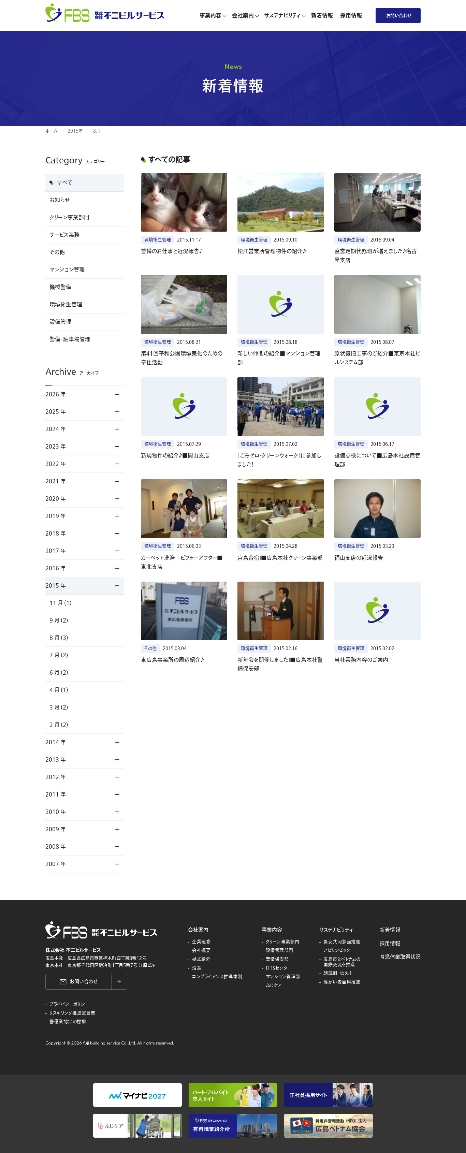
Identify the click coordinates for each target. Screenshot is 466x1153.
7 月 (58, 655)
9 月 (58, 620)
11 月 (60, 603)
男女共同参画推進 (341, 942)
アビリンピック (336, 950)
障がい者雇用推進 (341, 982)
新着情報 (390, 930)
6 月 (58, 673)
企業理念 (201, 942)
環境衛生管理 (65, 305)
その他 (57, 252)
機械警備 (60, 287)
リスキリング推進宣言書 (72, 1013)
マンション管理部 (283, 977)
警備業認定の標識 (67, 1022)
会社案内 (198, 930)
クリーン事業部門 (69, 218)
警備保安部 (277, 959)
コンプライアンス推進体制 (217, 977)
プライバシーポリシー (69, 1004)
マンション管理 (67, 270)
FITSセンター (279, 968)
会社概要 (201, 950)
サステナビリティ (336, 930)
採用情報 (390, 943)
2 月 (58, 725)
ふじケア (274, 986)
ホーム (51, 131)
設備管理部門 (279, 950)
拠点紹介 (201, 959)
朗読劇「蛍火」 (337, 973)
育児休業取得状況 (400, 957)
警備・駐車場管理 (69, 339)
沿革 (196, 968)
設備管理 (60, 322)
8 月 (58, 638)
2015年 (75, 131)
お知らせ (59, 200)
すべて (64, 183)
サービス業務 (64, 235)
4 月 (58, 690)
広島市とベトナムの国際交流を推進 (342, 962)
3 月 (58, 707)
